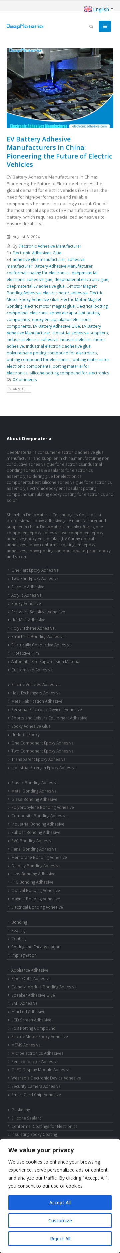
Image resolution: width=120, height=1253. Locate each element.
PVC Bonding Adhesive (32, 840)
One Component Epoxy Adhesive (42, 742)
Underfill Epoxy (25, 734)
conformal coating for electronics (38, 272)
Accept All (60, 1202)
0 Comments (25, 379)
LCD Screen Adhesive (31, 1019)
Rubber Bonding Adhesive (35, 832)
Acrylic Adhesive (26, 595)
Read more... (18, 389)
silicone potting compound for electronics (69, 372)
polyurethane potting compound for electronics (52, 352)
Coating (18, 938)
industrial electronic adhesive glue (58, 346)
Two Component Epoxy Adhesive (42, 750)
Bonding (19, 922)
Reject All (60, 1238)
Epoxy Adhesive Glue (31, 726)
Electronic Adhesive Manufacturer (49, 246)
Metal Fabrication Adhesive (36, 701)
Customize (60, 1220)
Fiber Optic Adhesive (31, 978)
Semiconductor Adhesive (35, 1061)
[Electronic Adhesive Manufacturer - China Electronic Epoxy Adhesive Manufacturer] (25, 26)
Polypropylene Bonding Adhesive (42, 807)
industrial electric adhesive (32, 339)
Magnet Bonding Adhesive (35, 898)
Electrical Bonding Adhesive (37, 907)
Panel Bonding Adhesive (34, 849)
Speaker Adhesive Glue (33, 995)
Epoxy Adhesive (26, 603)
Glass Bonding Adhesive (34, 799)
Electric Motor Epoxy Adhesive (39, 1036)
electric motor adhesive (65, 292)
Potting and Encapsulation (35, 946)
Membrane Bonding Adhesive (39, 857)
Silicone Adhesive (27, 586)
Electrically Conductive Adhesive (41, 644)
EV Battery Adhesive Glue (56, 326)
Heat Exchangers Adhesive (36, 692)
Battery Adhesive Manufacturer (63, 266)
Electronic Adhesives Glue (37, 252)
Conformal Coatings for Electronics (44, 1126)
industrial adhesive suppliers (80, 332)
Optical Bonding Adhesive (35, 890)
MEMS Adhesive (26, 1044)
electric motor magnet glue (49, 306)
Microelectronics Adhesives (37, 1053)
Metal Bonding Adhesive (34, 791)
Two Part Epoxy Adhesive (35, 578)
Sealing (18, 930)
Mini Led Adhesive (28, 1011)
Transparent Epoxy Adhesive (38, 759)
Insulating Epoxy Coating (34, 1134)
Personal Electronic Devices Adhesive (46, 709)
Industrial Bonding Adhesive (37, 824)
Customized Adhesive (32, 669)
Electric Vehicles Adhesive (35, 684)
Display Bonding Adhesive (36, 865)
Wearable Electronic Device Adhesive (46, 1077)
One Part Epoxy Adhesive (35, 570)
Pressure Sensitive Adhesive (38, 611)
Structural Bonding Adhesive (38, 636)
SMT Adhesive (24, 1003)
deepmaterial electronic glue (81, 279)
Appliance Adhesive (29, 970)
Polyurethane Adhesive (33, 628)
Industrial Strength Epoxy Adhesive (44, 767)
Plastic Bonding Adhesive (35, 782)
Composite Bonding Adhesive (39, 815)
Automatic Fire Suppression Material (45, 661)
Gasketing (20, 1109)
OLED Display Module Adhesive (41, 1069)
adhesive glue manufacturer (39, 259)
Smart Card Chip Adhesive (36, 1094)
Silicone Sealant (26, 1118)
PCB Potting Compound (33, 1028)
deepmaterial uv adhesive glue (36, 286)
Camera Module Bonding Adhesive (44, 986)
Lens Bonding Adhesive (33, 873)
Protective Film (25, 653)
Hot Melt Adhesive (28, 619)
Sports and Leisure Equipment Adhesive (49, 717)
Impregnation (24, 955)
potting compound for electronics (39, 359)
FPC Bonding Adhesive (32, 882)
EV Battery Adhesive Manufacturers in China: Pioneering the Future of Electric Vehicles (59, 151)
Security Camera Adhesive (36, 1086)
